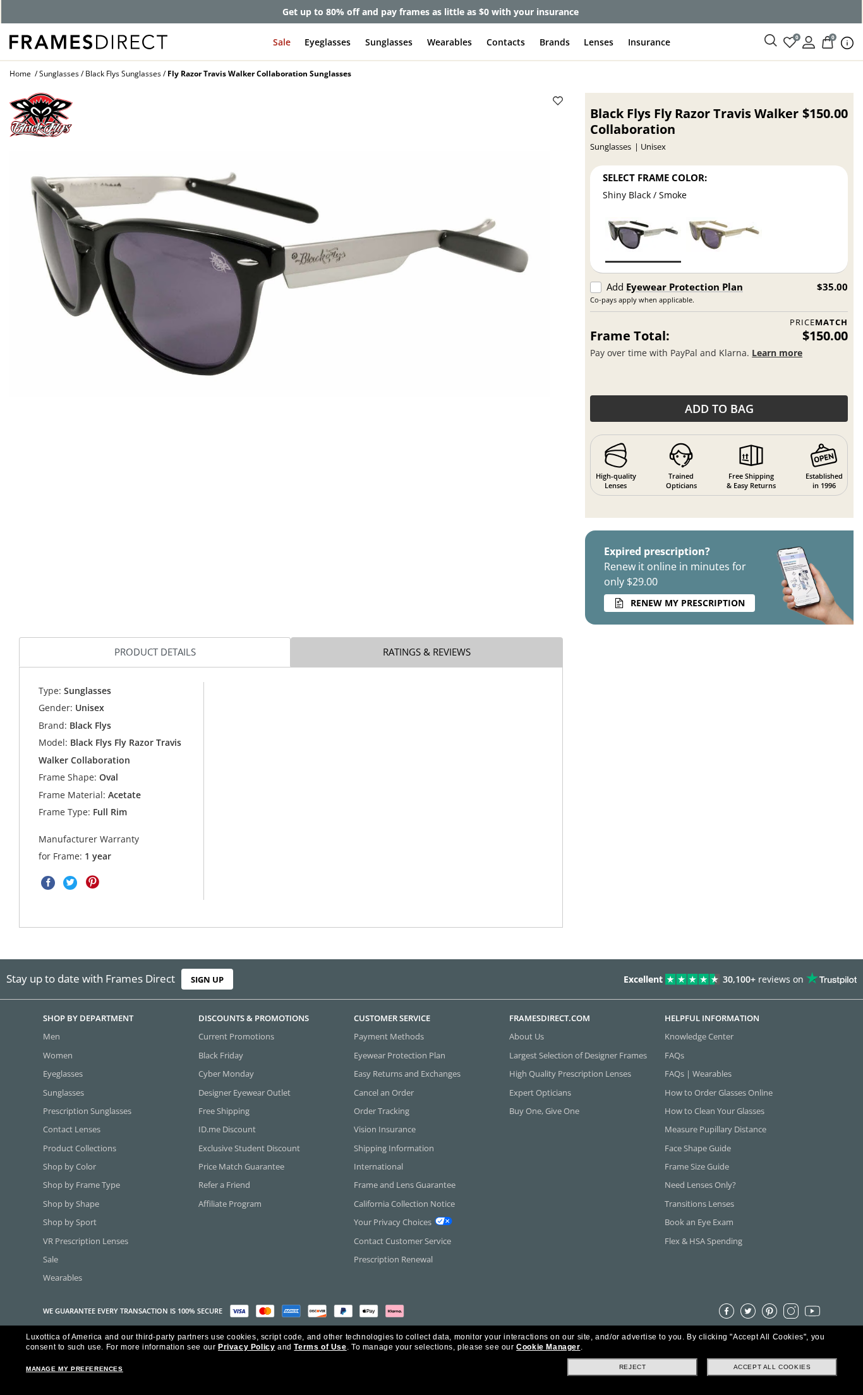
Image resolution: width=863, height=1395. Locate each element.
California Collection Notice (404, 1203)
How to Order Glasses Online (719, 1092)
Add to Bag (719, 408)
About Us (526, 1037)
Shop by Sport (70, 1222)
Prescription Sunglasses (87, 1111)
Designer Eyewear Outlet (244, 1092)
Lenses (598, 42)
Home (20, 73)
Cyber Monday (226, 1073)
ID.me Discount (227, 1129)
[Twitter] (748, 1311)
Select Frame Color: (655, 177)
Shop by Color (69, 1166)
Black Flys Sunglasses (123, 73)
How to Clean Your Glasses (714, 1111)
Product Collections (79, 1148)
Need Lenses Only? (700, 1185)
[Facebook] (726, 1311)
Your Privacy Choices (392, 1222)
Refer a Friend (224, 1185)
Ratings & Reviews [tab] (427, 651)
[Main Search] (770, 41)
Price (819, 322)
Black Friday (220, 1055)
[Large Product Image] (279, 274)
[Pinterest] (769, 1311)
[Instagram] (791, 1311)
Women (58, 1055)
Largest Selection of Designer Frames (578, 1055)
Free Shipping (224, 1111)
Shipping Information (394, 1148)
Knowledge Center (699, 1037)
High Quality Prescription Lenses (570, 1073)
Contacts (505, 42)
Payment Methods (389, 1037)
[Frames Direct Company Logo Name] (88, 41)
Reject (632, 1366)
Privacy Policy (246, 1347)
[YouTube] (812, 1311)
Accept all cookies (772, 1366)
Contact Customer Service (402, 1241)
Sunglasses (389, 42)
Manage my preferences (74, 1368)
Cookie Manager (548, 1347)
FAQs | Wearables (698, 1073)
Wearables (449, 42)
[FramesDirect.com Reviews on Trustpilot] (679, 979)
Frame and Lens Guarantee (405, 1185)
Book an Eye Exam (699, 1222)
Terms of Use (320, 1347)
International (378, 1166)
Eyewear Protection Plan (684, 286)
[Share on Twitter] (70, 883)
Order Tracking (381, 1111)
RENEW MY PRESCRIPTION (688, 603)
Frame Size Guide (697, 1166)
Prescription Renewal (393, 1259)
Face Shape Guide (698, 1148)
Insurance (649, 42)
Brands (555, 42)
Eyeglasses (328, 42)
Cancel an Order (384, 1092)
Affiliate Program (230, 1203)
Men (51, 1037)
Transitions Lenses (699, 1203)
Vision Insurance (385, 1129)
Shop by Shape (71, 1203)
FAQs (674, 1055)
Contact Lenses (71, 1129)
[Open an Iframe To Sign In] (808, 41)
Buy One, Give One (544, 1111)
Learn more (777, 353)
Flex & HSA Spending (703, 1241)
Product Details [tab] (155, 651)
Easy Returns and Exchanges (407, 1073)
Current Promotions (236, 1037)
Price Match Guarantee (241, 1166)
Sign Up (207, 979)
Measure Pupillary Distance (715, 1129)
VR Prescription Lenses (85, 1241)
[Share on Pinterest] (92, 883)
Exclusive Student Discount (249, 1148)
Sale (282, 42)
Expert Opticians (540, 1092)
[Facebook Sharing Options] (48, 883)
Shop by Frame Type (81, 1185)
